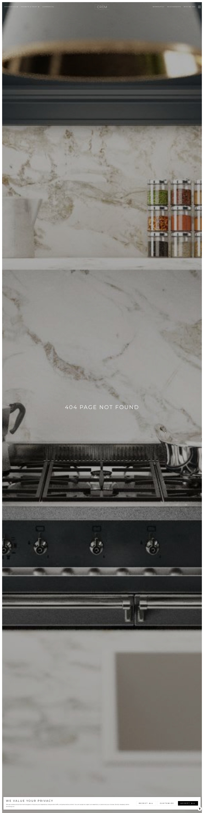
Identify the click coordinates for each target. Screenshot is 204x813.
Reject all (146, 803)
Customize (167, 803)
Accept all (188, 803)
